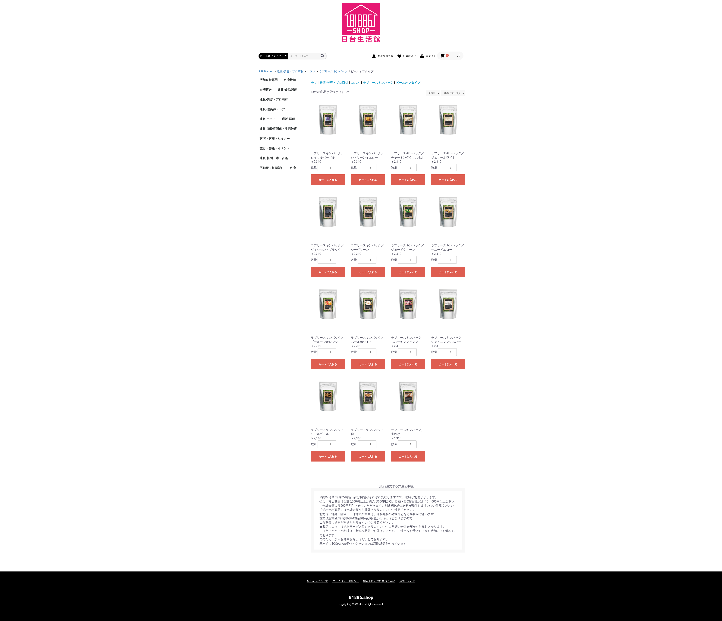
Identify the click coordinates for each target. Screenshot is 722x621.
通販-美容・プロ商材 (274, 99)
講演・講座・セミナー (275, 138)
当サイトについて (317, 581)
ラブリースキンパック (378, 82)
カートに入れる (328, 179)
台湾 (293, 168)
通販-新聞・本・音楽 (274, 158)
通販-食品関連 (287, 89)
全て (314, 82)
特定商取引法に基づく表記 (379, 581)
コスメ (355, 82)
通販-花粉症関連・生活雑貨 (278, 129)
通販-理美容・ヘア (272, 109)
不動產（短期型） (272, 168)
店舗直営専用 (269, 80)
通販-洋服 (288, 119)
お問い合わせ (407, 581)
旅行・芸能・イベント (275, 148)
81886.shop (361, 597)
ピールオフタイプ (408, 82)
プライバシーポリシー (345, 581)
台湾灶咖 (290, 80)
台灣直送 (266, 89)
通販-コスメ (268, 119)
